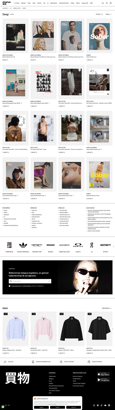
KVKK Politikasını (27, 286)
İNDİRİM (6, 223)
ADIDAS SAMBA (64, 212)
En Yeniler (16, 3)
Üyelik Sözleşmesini (16, 286)
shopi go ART (85, 3)
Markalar (23, 3)
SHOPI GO (34, 210)
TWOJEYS (34, 227)
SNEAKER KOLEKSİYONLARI (11, 225)
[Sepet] (110, 3)
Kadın (29, 3)
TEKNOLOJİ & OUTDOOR (10, 219)
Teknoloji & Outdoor (64, 3)
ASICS (33, 219)
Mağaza (51, 378)
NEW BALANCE (36, 217)
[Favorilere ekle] (26, 20)
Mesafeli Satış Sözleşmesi (56, 386)
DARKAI (34, 225)
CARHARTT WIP (36, 221)
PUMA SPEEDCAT (64, 221)
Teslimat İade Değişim (79, 383)
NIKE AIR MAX (63, 210)
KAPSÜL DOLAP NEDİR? (94, 231)
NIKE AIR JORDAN (64, 225)
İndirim (78, 3)
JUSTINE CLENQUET (37, 223)
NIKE (33, 212)
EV (4, 217)
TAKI (5, 221)
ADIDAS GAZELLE (64, 219)
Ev (48, 3)
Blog (50, 393)
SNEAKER (6, 214)
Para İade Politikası (54, 390)
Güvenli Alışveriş (77, 376)
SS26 (91, 3)
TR (6, 405)
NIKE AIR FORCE (64, 223)
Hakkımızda (52, 376)
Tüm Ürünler (106, 308)
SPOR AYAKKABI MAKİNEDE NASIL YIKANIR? (99, 221)
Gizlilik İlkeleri (77, 378)
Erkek (34, 3)
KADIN (5, 210)
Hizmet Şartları (53, 388)
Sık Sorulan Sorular (78, 386)
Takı (44, 3)
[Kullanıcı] (107, 3)
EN (9, 405)
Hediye (72, 3)
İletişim (51, 383)
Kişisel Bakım (53, 3)
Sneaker (39, 3)
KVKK (74, 381)
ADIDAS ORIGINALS (37, 214)
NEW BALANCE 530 (65, 214)
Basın (50, 381)
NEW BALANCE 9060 (65, 217)
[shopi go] (7, 3)
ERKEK (5, 212)
